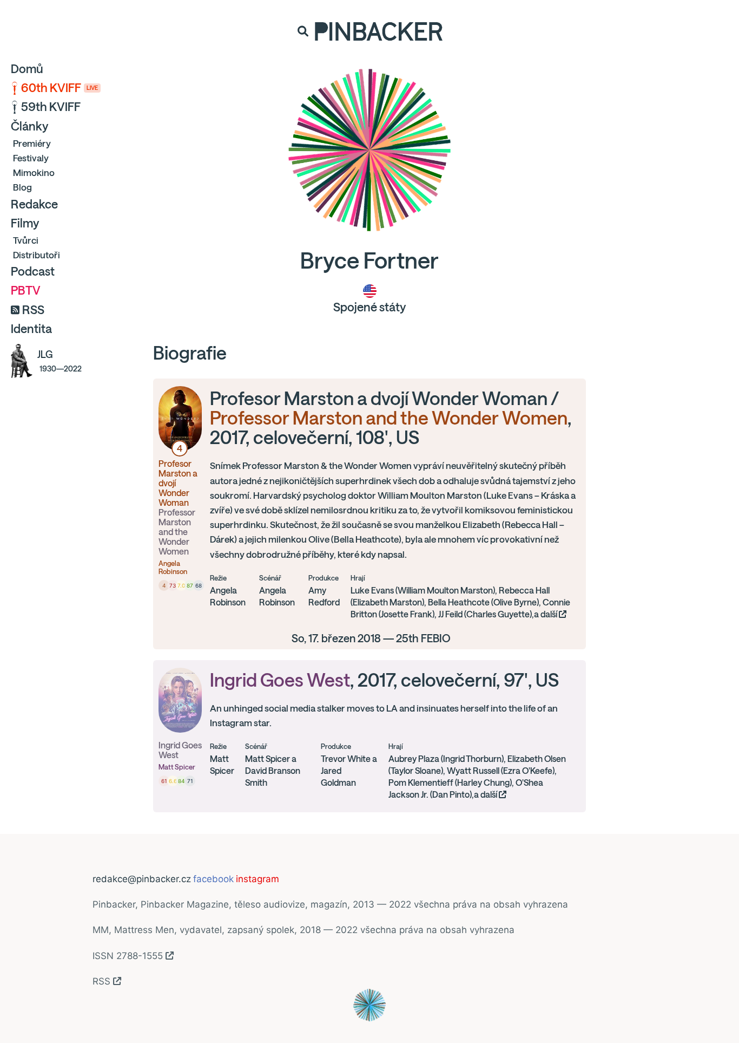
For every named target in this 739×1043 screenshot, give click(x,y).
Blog (22, 187)
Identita (31, 328)
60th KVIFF (59, 87)
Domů (27, 68)
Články (29, 126)
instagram (257, 878)
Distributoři (36, 255)
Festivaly (31, 158)
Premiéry (32, 143)
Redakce (34, 204)
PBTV (26, 290)
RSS (33, 309)
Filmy (25, 223)
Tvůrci (25, 240)
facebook (213, 878)
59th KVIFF (51, 106)
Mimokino (34, 172)
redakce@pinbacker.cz (142, 878)
